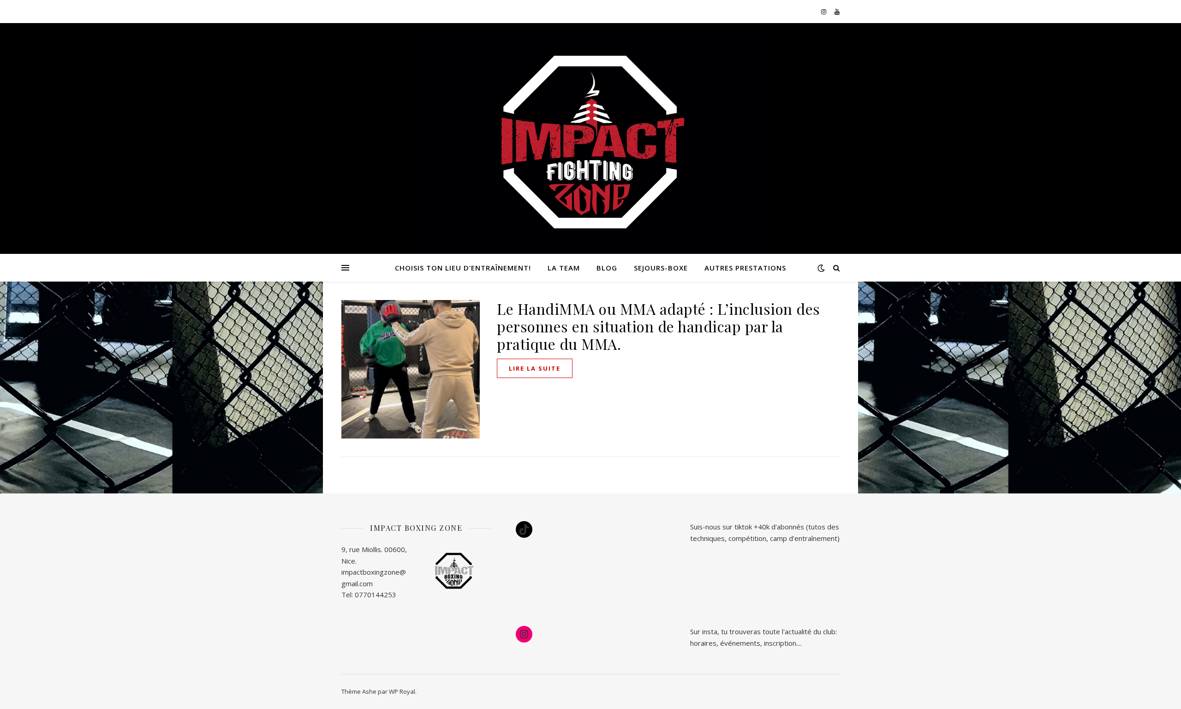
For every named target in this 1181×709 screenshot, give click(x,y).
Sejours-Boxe (661, 267)
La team (564, 267)
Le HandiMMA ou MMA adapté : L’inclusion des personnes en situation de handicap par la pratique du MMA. (658, 326)
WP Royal (402, 691)
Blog (606, 267)
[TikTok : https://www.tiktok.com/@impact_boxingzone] (524, 529)
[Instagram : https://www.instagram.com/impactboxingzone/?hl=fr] (524, 634)
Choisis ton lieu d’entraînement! (463, 267)
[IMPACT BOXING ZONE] (590, 143)
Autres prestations (745, 267)
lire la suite (535, 368)
